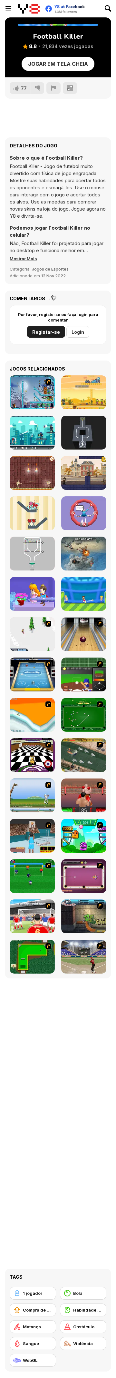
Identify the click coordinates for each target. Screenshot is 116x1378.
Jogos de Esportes (50, 269)
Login (78, 332)
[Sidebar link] (8, 8)
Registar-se (46, 332)
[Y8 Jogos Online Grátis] (29, 9)
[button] (23, 258)
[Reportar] (53, 88)
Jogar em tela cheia (58, 64)
